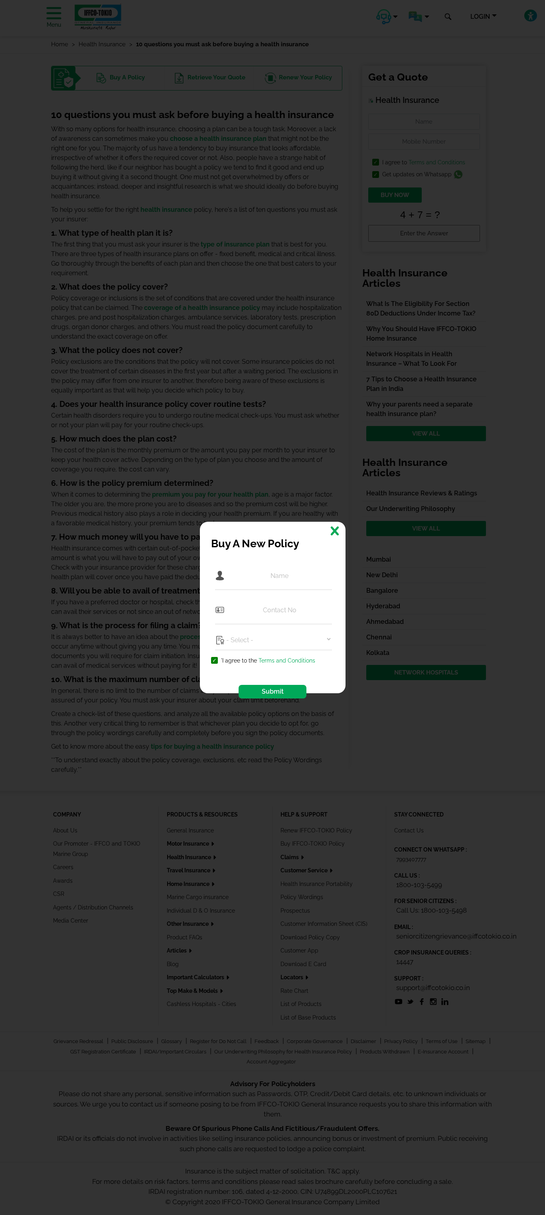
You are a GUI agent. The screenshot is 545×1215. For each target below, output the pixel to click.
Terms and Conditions (287, 660)
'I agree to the (268, 661)
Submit (273, 691)
